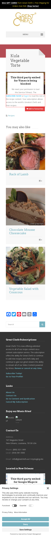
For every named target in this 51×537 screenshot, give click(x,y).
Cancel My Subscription (17, 402)
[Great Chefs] (25, 20)
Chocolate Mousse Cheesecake (22, 231)
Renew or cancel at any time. (28, 368)
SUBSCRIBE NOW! (13, 96)
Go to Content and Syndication (20, 398)
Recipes (11, 115)
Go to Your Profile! (14, 376)
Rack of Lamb (18, 174)
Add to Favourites (35, 109)
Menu (25, 34)
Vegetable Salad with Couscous (24, 290)
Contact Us (11, 395)
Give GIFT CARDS (9, 3)
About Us (10, 392)
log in (26, 96)
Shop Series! (33, 6)
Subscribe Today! (14, 373)
